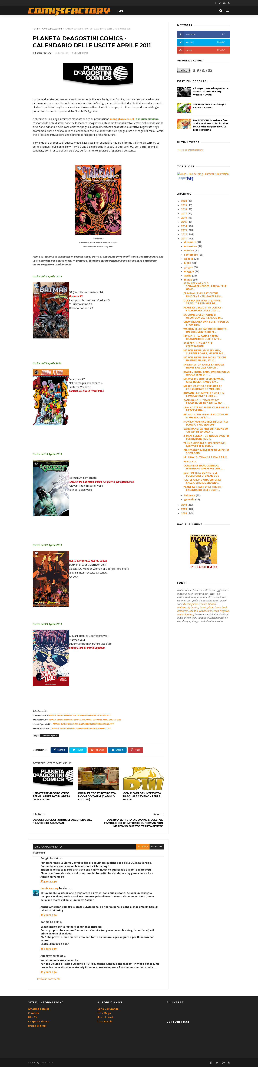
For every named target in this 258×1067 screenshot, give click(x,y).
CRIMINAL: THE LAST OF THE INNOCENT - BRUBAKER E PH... (203, 295)
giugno (189, 267)
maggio (189, 271)
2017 (184, 213)
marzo (188, 279)
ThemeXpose (46, 1062)
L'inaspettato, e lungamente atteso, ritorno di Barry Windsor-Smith (210, 91)
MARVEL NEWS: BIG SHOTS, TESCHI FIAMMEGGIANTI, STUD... (204, 359)
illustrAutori (105, 1017)
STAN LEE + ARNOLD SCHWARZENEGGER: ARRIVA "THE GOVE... (205, 286)
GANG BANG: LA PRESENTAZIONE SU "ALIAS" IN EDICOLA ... (205, 430)
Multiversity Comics (188, 607)
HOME (120, 10)
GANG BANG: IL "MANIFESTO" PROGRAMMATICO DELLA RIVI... (203, 402)
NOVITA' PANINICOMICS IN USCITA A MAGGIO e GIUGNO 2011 (205, 423)
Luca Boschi (104, 1021)
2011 (184, 238)
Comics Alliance (207, 604)
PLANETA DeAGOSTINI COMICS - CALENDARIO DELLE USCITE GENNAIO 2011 (83, 724)
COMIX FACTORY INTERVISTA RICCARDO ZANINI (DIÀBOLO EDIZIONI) (97, 796)
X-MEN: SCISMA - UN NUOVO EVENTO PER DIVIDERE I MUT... (206, 437)
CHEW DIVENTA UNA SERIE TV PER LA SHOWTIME (206, 323)
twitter (205, 42)
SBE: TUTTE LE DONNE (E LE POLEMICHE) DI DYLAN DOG (201, 474)
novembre (191, 246)
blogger (143, 847)
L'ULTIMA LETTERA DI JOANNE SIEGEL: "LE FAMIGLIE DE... (202, 302)
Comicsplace (206, 607)
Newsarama (205, 610)
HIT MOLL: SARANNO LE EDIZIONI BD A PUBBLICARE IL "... (205, 416)
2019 (184, 205)
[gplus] (224, 3)
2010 (184, 504)
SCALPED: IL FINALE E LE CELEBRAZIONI (198, 344)
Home (35, 29)
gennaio (189, 499)
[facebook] (215, 3)
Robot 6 (193, 610)
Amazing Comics (38, 1008)
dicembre (190, 242)
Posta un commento (49, 979)
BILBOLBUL (190, 461)
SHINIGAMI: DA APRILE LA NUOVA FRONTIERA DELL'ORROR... (203, 366)
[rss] (229, 3)
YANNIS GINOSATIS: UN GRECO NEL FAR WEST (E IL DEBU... (204, 444)
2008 (184, 513)
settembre (191, 254)
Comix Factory (49, 888)
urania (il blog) (37, 1025)
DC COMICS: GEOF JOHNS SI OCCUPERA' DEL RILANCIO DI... (203, 316)
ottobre (189, 250)
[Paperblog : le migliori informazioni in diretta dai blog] (186, 180)
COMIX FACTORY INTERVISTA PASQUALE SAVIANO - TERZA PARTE (142, 796)
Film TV (32, 1017)
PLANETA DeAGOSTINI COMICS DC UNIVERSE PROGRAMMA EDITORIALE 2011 (80, 715)
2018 (184, 209)
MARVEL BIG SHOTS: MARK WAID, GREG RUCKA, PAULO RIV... (203, 380)
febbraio (190, 495)
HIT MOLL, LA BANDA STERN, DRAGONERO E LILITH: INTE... (202, 337)
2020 (184, 201)
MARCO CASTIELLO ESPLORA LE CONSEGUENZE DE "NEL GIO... (202, 387)
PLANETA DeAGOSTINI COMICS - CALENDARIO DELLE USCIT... (203, 309)
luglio (188, 263)
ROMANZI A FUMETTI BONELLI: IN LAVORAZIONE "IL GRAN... (203, 394)
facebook (156, 847)
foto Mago (104, 1013)
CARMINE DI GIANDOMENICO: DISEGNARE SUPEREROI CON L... (203, 467)
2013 (184, 230)
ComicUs (33, 1013)
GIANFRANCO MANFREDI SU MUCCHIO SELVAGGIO (206, 451)
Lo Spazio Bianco (38, 1021)
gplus (205, 50)
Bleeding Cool (190, 604)
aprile (188, 275)
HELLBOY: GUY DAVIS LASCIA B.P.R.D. (205, 457)
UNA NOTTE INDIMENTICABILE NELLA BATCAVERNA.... (206, 409)
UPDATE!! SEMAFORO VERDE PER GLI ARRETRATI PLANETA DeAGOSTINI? (51, 796)
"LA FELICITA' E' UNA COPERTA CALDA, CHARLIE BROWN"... (202, 481)
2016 (184, 217)
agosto (189, 258)
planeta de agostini (51, 29)
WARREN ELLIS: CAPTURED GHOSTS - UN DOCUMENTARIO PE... (205, 330)
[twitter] (220, 3)
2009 (184, 509)
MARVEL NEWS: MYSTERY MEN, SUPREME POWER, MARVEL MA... (204, 352)
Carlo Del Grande (107, 1008)
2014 (184, 226)
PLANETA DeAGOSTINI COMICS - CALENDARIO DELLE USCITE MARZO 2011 (81, 728)
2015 (184, 221)
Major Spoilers (185, 614)
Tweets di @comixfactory (190, 150)
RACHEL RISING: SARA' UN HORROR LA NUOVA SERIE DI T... (206, 373)
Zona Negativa (221, 610)
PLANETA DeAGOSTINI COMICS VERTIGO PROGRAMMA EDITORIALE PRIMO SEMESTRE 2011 (85, 720)
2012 (184, 234)
